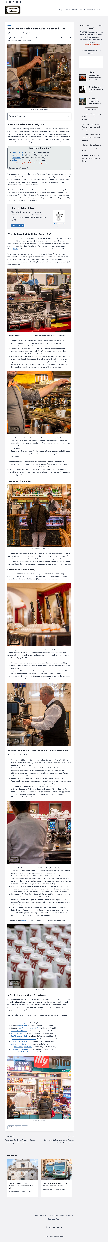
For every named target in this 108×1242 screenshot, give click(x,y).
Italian (18, 1127)
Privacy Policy (40, 1215)
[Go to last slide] (9, 1178)
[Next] (69, 1178)
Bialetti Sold (22, 1025)
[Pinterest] (10, 2)
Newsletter (91, 10)
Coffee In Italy (19, 1023)
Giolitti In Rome (17, 1033)
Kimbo (15, 249)
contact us (25, 920)
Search (99, 10)
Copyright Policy (54, 1219)
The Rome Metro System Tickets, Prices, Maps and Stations (91, 137)
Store (68, 10)
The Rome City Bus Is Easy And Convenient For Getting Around (92, 116)
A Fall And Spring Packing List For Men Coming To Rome (91, 148)
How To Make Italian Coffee (28, 1028)
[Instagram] (6, 2)
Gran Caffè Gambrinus (19, 1049)
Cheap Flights (17, 152)
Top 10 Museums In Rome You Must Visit (96, 89)
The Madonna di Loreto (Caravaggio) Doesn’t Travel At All (21, 1186)
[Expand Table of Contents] (68, 116)
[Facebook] (13, 2)
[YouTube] (17, 2)
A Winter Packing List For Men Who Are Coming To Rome (91, 158)
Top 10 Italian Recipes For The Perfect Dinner (95, 77)
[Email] (20, 2)
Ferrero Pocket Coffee (19, 1031)
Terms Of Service (66, 1215)
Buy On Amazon (18, 225)
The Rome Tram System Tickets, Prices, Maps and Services (91, 127)
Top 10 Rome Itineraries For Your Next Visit (95, 101)
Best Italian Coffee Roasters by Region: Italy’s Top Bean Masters (59, 1140)
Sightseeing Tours (19, 160)
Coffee (10, 1127)
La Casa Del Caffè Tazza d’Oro (24, 1039)
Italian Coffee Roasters (24, 1052)
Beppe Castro (13, 33)
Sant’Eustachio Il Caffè (19, 1036)
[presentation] (22, 1169)
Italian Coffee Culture (19, 1044)
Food (9, 25)
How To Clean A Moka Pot (21, 1041)
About (74, 10)
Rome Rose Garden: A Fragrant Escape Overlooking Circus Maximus (20, 1140)
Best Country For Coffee (23, 1047)
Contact (82, 10)
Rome (25, 1127)
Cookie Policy (53, 1215)
